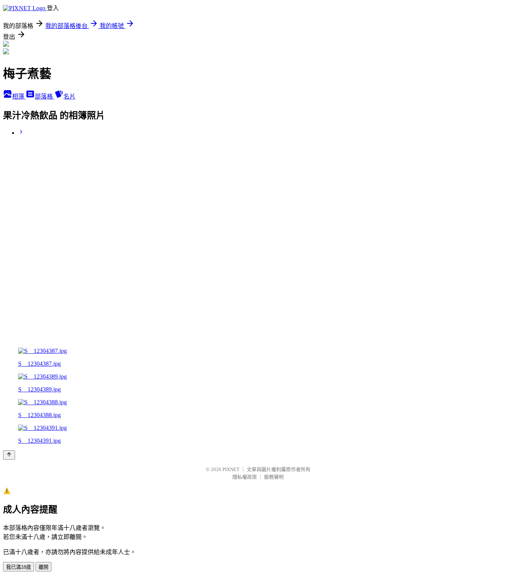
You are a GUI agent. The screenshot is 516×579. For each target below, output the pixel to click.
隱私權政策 (244, 477)
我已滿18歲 (18, 567)
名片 (69, 96)
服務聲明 (274, 477)
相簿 (19, 96)
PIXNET (230, 469)
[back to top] (9, 455)
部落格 (44, 96)
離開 (43, 567)
